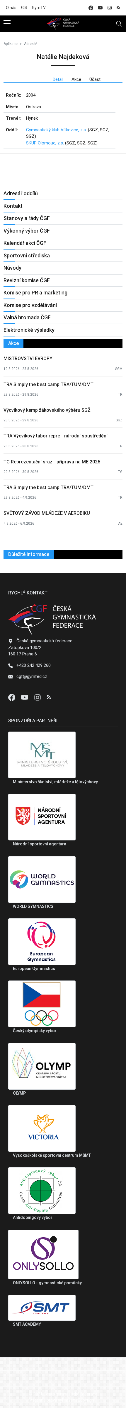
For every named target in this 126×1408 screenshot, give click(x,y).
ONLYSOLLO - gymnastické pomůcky (47, 1282)
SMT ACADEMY (27, 1324)
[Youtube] (25, 697)
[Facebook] (12, 697)
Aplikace (11, 44)
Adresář (30, 44)
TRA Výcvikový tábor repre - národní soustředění (56, 436)
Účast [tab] (95, 79)
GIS (24, 7)
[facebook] (91, 7)
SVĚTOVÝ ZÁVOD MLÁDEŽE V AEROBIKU (47, 513)
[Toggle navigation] (118, 23)
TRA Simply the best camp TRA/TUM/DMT (48, 384)
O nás (11, 7)
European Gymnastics (34, 968)
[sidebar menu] (7, 23)
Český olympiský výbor (35, 1030)
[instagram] (109, 7)
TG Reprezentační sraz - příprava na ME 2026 (52, 462)
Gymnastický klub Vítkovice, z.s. (56, 129)
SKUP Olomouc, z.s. (45, 143)
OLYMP (19, 1093)
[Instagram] (38, 697)
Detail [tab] (58, 79)
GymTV (39, 7)
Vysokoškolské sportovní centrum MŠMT (52, 1155)
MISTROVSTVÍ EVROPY (28, 358)
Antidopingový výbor (32, 1217)
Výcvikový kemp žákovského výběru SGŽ (47, 410)
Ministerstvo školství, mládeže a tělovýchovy (55, 781)
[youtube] (100, 7)
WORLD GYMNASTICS (33, 906)
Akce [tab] (76, 79)
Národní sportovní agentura (39, 844)
